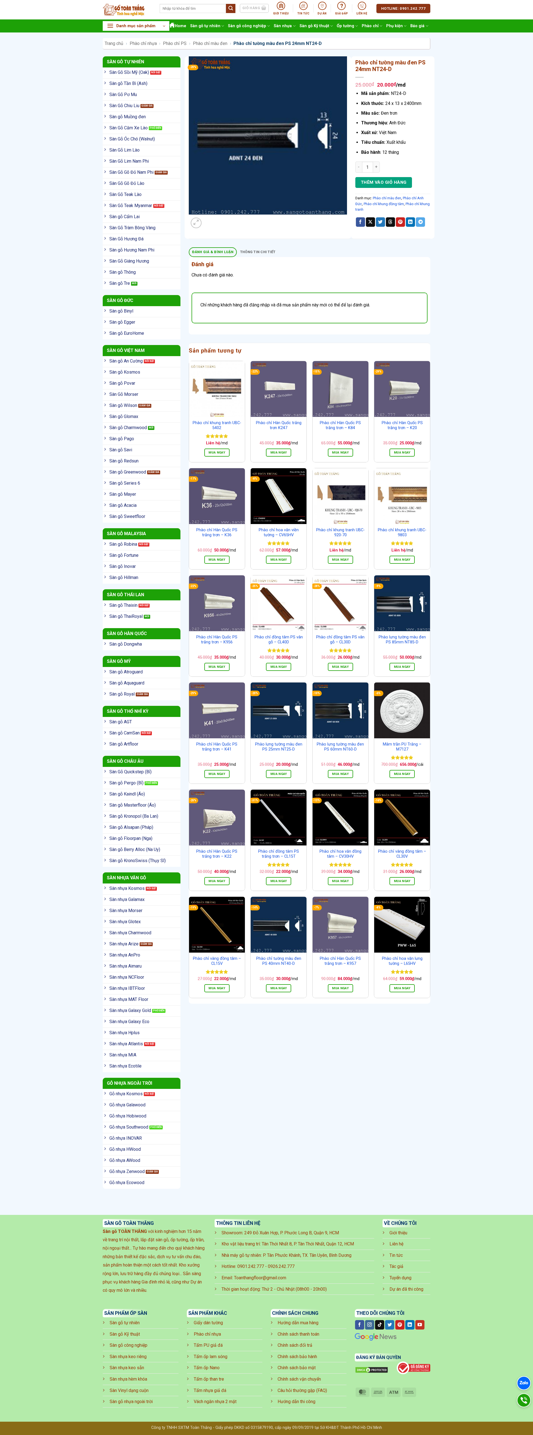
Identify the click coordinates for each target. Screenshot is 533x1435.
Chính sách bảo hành (297, 1356)
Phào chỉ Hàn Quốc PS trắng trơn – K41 (216, 747)
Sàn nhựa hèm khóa (128, 1379)
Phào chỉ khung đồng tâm (384, 204)
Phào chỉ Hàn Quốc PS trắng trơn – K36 (216, 533)
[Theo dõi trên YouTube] (419, 1325)
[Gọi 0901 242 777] (523, 1400)
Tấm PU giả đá (208, 1345)
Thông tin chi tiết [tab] (258, 252)
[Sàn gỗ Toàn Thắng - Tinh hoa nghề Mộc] (127, 9)
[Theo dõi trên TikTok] (379, 1325)
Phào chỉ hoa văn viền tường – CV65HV (279, 533)
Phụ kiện (394, 26)
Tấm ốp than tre (209, 1379)
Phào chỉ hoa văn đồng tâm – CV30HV (340, 854)
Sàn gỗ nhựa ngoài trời (131, 1401)
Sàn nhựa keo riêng (128, 1356)
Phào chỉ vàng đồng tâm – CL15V (217, 961)
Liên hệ (396, 1244)
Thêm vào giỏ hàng (384, 182)
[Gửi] (230, 8)
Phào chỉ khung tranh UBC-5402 (217, 425)
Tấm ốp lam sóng (210, 1356)
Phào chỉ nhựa (143, 43)
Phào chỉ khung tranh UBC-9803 (402, 533)
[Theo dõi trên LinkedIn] (409, 1325)
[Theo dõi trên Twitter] (389, 1325)
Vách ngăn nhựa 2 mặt (215, 1401)
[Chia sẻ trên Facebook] (360, 222)
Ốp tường (345, 26)
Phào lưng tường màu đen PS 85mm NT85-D (402, 640)
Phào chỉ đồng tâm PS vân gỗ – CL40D (279, 640)
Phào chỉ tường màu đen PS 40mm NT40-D (278, 961)
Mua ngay (216, 452)
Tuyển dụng (400, 1277)
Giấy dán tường (208, 1322)
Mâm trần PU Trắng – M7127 (402, 747)
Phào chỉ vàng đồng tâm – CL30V (402, 854)
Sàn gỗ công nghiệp (247, 26)
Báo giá (417, 26)
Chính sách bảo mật (297, 1367)
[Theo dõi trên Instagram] (369, 1325)
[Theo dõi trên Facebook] (359, 1325)
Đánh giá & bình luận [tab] (213, 252)
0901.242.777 (250, 1266)
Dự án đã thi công (406, 1289)
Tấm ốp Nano (207, 1367)
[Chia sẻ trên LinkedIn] (410, 222)
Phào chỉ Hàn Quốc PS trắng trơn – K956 (216, 640)
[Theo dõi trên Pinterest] (399, 1325)
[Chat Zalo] (524, 1383)
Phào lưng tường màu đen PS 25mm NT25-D (278, 747)
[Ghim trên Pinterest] (400, 222)
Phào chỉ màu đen (210, 43)
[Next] (209, 220)
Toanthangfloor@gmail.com (260, 1277)
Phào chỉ (370, 26)
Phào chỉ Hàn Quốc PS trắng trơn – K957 (340, 961)
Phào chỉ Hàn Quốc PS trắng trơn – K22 (216, 854)
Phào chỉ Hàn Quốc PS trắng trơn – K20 (402, 425)
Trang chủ (114, 43)
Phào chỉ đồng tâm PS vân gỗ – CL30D (340, 640)
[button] (136, 26)
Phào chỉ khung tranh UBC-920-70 (340, 533)
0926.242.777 (281, 1266)
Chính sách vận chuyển (299, 1379)
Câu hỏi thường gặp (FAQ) (302, 1390)
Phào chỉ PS (175, 43)
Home (180, 26)
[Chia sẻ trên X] (370, 222)
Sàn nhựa (283, 26)
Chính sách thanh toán (298, 1334)
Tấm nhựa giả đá (210, 1390)
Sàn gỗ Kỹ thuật (314, 26)
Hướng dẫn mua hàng (298, 1322)
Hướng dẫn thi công (296, 1401)
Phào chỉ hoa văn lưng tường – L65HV (402, 961)
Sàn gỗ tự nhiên (205, 26)
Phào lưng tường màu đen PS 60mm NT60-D (340, 747)
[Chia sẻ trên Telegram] (420, 222)
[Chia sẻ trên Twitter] (380, 222)
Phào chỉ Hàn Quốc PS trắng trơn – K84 (340, 425)
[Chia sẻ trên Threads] (390, 222)
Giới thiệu (398, 1232)
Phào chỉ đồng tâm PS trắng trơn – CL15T (278, 854)
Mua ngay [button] (278, 452)
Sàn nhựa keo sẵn (127, 1367)
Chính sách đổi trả (295, 1345)
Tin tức (396, 1255)
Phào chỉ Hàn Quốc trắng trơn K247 (278, 425)
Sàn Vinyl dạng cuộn (129, 1390)
